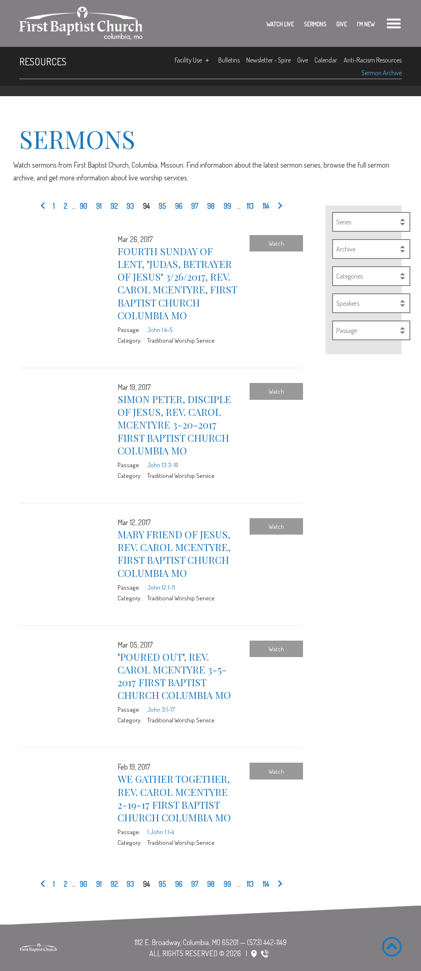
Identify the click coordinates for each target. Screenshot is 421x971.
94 (146, 205)
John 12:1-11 (161, 587)
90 (83, 205)
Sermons (315, 24)
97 (194, 205)
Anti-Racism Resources (373, 60)
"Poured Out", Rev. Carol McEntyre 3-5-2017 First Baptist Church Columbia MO (174, 676)
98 (211, 205)
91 (99, 205)
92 (114, 205)
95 (162, 205)
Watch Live (280, 24)
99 (227, 205)
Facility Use (188, 60)
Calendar (326, 60)
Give (341, 24)
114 (266, 205)
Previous (44, 206)
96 (179, 205)
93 (130, 205)
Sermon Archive (381, 73)
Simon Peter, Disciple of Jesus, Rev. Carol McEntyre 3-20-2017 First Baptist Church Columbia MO (174, 424)
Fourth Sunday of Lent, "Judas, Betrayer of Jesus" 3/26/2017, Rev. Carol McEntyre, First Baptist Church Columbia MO (177, 283)
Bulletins (229, 60)
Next (278, 206)
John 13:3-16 (162, 465)
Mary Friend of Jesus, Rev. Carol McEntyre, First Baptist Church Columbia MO (174, 553)
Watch (276, 243)
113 (250, 205)
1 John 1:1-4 (160, 832)
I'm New (366, 24)
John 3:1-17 (161, 709)
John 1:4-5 (160, 329)
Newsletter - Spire (268, 60)
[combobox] (371, 222)
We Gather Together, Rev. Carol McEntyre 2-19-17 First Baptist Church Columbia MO (174, 798)
